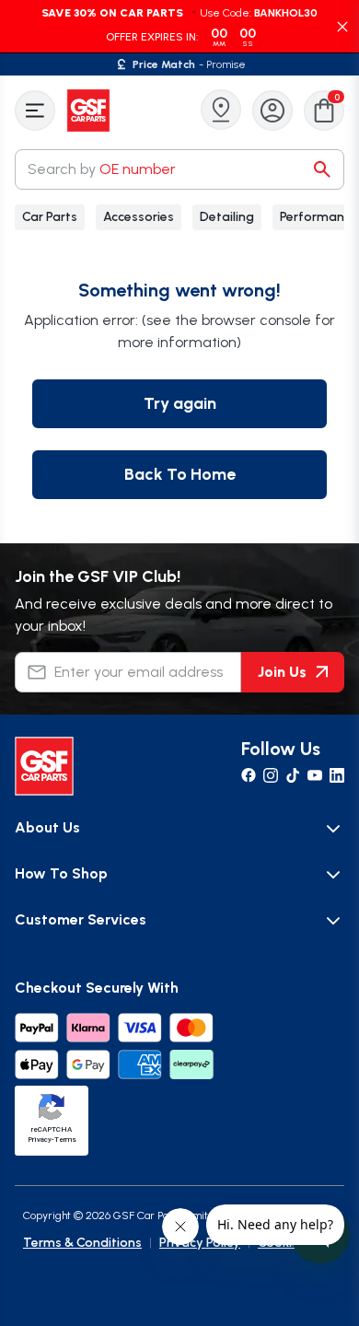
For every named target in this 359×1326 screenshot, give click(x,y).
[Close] (342, 26)
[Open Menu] (35, 110)
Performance (319, 217)
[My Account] (272, 110)
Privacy (40, 1139)
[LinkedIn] (337, 775)
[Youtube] (314, 775)
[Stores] (221, 109)
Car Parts (49, 217)
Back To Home (180, 474)
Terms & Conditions (82, 1242)
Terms (65, 1139)
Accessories (138, 217)
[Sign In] (272, 110)
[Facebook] (248, 775)
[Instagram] (270, 775)
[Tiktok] (292, 775)
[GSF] (90, 110)
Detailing (227, 217)
